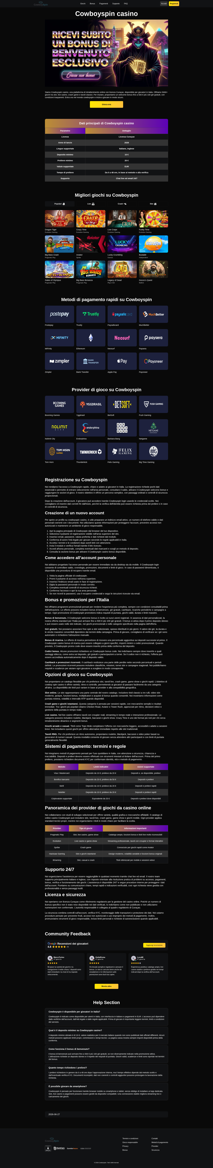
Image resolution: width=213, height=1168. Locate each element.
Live (89, 204)
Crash (120, 204)
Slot (151, 204)
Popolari (58, 204)
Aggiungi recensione (154, 945)
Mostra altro (106, 986)
